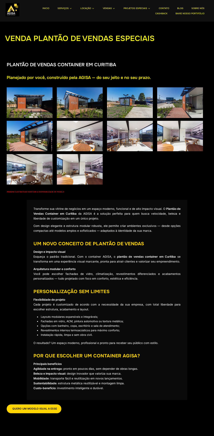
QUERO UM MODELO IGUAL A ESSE (34, 408)
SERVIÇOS (63, 8)
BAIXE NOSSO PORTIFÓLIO (190, 13)
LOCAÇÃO (85, 8)
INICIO (45, 8)
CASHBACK (161, 13)
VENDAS (107, 8)
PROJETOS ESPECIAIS (135, 8)
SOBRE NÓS (197, 8)
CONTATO (164, 8)
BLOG (180, 8)
